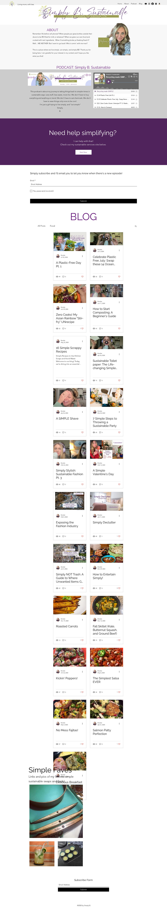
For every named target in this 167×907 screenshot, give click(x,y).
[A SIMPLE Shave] (69, 397)
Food (52, 226)
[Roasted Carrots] (69, 605)
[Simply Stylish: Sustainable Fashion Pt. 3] (69, 449)
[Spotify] (156, 4)
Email (32, 180)
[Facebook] (152, 4)
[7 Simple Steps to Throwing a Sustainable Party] (106, 397)
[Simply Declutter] (106, 501)
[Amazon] (159, 4)
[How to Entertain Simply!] (106, 553)
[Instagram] (149, 4)
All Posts (41, 226)
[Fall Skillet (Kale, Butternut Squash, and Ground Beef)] (106, 605)
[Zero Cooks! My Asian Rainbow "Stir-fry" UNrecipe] (69, 293)
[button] (136, 226)
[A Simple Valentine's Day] (106, 449)
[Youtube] (146, 4)
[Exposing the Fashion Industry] (69, 501)
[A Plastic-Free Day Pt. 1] (69, 241)
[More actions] (83, 256)
